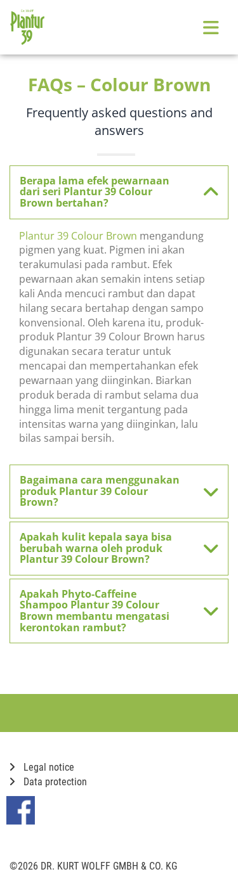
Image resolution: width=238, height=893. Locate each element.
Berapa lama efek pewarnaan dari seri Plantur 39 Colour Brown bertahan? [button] (94, 192)
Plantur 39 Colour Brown (78, 236)
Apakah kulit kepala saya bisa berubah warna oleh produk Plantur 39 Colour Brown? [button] (96, 548)
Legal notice (47, 767)
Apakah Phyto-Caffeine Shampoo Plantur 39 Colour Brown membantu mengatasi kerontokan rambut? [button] (94, 610)
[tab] (119, 192)
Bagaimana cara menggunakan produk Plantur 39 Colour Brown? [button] (100, 491)
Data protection (54, 782)
